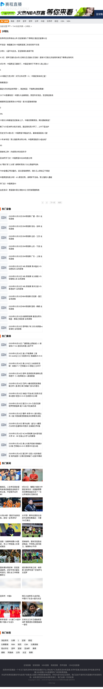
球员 (19, 644)
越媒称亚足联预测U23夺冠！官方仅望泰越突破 (18, 102)
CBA (62, 21)
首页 (2, 14)
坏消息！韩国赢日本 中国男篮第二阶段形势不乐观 (19, 45)
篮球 (19, 648)
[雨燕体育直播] (14, 4)
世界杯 (49, 21)
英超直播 (54, 665)
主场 (18, 652)
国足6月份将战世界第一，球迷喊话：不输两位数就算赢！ (22, 89)
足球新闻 (36, 14)
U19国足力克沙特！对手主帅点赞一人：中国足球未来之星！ (23, 76)
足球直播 (10, 14)
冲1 (1, 114)
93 (1, 145)
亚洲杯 (27, 648)
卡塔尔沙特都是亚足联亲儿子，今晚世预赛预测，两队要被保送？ (25, 120)
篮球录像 (75, 14)
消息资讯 (4, 640)
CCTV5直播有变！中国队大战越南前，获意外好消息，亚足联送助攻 (26, 95)
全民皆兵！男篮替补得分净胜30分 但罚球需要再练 (19, 190)
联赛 (31, 652)
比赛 (13, 640)
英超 (12, 21)
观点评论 (4, 648)
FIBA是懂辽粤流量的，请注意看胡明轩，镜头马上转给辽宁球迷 (25, 171)
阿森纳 (10, 652)
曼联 (3, 652)
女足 (24, 652)
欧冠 (56, 21)
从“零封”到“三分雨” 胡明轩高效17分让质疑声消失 (19, 164)
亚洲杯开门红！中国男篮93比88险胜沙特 (16, 158)
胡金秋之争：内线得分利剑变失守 (13, 152)
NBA (68, 21)
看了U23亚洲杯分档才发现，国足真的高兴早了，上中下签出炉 (24, 127)
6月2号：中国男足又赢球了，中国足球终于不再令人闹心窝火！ (24, 64)
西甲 (18, 21)
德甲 (30, 21)
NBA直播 (45, 665)
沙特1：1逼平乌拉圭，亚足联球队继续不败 (17, 51)
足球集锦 (87, 14)
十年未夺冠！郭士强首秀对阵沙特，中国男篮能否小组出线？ (23, 139)
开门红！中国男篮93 (8, 184)
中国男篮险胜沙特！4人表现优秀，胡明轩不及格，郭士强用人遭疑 (26, 177)
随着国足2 (4, 82)
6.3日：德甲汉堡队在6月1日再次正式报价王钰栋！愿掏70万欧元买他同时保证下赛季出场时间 (36, 57)
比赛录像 (34, 644)
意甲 (24, 21)
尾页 (59, 203)
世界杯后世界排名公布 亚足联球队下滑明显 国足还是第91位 (23, 38)
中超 (42, 21)
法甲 (36, 21)
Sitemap (52, 683)
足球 (23, 640)
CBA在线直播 (74, 665)
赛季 (34, 648)
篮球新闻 (49, 14)
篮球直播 (23, 14)
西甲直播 (63, 665)
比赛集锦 (4, 644)
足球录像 (62, 14)
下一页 (52, 203)
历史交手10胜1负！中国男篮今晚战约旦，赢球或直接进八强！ (24, 133)
